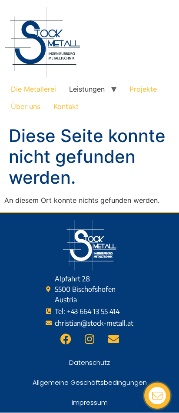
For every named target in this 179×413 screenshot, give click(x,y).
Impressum (90, 402)
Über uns (25, 106)
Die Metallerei (33, 89)
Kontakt (66, 106)
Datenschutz (89, 362)
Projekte (143, 89)
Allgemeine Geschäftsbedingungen (90, 382)
